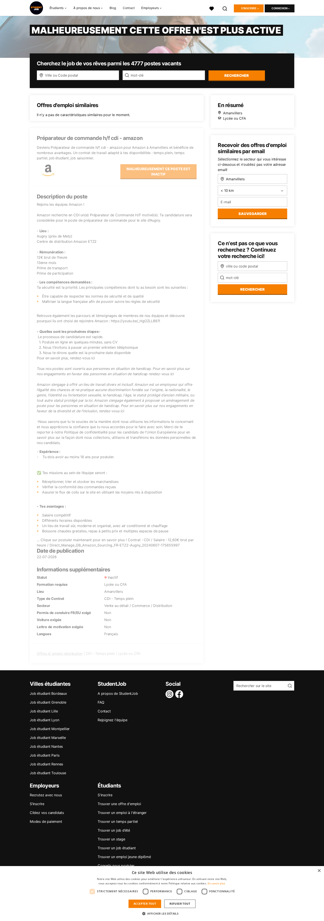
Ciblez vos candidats (47, 812)
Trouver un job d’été (114, 830)
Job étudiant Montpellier (50, 729)
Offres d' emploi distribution (59, 653)
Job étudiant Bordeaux (48, 693)
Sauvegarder (252, 213)
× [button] (319, 870)
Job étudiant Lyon (44, 720)
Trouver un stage (111, 839)
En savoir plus (216, 883)
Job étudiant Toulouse (48, 773)
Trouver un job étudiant (117, 848)
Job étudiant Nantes (46, 746)
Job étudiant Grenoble (48, 702)
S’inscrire (37, 804)
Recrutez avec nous (46, 795)
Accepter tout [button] (145, 904)
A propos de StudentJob (118, 693)
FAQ (101, 702)
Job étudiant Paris (44, 755)
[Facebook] (180, 694)
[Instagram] (170, 694)
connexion (280, 8)
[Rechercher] (225, 8)
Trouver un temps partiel (118, 821)
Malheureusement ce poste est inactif (158, 171)
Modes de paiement (46, 821)
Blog (113, 8)
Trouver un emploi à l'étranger (122, 812)
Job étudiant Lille (44, 711)
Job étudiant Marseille (48, 737)
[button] (162, 913)
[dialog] (162, 893)
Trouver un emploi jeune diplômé (124, 857)
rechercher (236, 75)
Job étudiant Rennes (46, 764)
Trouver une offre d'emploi (119, 804)
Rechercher (252, 289)
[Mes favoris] (211, 8)
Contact (129, 8)
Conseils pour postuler (116, 865)
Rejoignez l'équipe (112, 720)
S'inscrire (248, 8)
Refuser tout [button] (179, 904)
